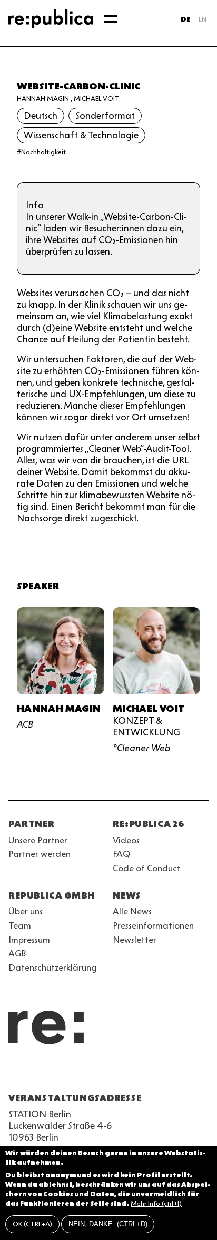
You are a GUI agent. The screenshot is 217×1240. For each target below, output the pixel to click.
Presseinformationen (153, 925)
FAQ (121, 854)
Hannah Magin (43, 99)
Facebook (147, 1072)
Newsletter (134, 939)
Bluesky (52, 1072)
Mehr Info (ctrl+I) (156, 1203)
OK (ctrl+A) (32, 1224)
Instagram (33, 1072)
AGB (17, 953)
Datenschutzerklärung (52, 967)
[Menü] (111, 19)
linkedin (90, 1072)
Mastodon (71, 1072)
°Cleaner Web (141, 748)
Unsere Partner (37, 840)
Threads (128, 1072)
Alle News (132, 911)
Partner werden (39, 854)
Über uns (25, 911)
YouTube (14, 1072)
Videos (126, 840)
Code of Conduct (147, 868)
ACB (25, 724)
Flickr (109, 1072)
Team (19, 925)
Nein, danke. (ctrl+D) (107, 1224)
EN (202, 19)
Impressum (29, 939)
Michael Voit (97, 99)
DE (185, 19)
